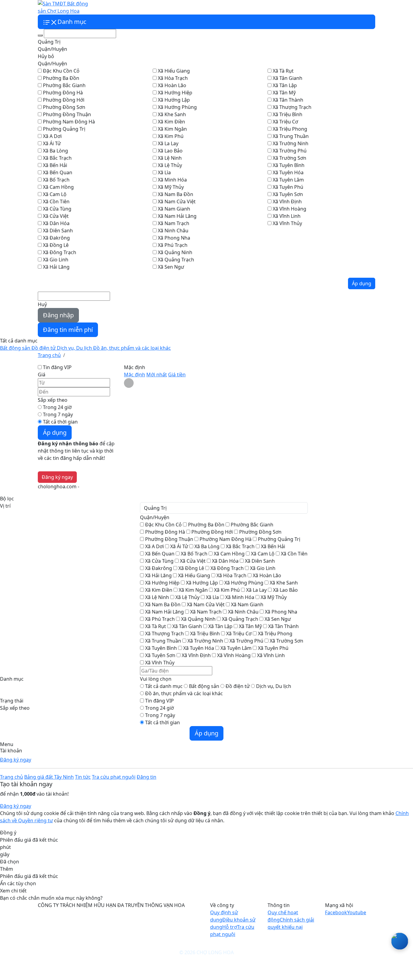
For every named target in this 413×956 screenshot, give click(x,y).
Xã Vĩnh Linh (287, 216)
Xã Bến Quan (57, 172)
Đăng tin (146, 777)
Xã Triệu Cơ (285, 121)
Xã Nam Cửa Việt (177, 201)
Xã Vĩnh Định (287, 201)
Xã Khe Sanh (172, 114)
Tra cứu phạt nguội (185, 7)
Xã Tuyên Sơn (288, 194)
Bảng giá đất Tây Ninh (120, 7)
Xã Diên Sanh (58, 230)
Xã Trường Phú (290, 150)
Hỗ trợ (229, 927)
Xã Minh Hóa (172, 179)
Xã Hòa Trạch (173, 78)
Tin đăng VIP (57, 367)
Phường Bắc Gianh (64, 85)
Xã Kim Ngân (172, 129)
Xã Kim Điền (171, 121)
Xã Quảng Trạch (176, 259)
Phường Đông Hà (63, 92)
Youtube (356, 912)
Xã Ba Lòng (55, 150)
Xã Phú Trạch (172, 245)
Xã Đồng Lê (56, 245)
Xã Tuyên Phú (288, 187)
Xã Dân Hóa (56, 223)
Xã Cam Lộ (55, 194)
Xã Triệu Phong (290, 129)
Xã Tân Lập (285, 85)
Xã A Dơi (52, 136)
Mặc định (134, 374)
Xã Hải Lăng (56, 267)
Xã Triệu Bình (287, 114)
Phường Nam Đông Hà (69, 121)
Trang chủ (11, 777)
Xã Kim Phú (171, 136)
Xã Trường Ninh (290, 143)
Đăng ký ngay (15, 759)
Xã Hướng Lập (174, 100)
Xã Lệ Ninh (170, 158)
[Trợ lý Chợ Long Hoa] (399, 941)
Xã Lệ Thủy (170, 165)
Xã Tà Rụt (283, 70)
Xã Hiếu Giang (174, 70)
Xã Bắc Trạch (57, 158)
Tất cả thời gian (60, 421)
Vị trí (5, 506)
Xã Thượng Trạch (292, 107)
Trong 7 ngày (58, 414)
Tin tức (154, 7)
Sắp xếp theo (15, 708)
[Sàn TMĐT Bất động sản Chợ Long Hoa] (63, 6)
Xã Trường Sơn (289, 158)
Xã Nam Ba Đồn (175, 194)
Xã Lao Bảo (170, 150)
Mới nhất (156, 374)
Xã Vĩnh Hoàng (289, 208)
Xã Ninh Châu (173, 230)
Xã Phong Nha (174, 237)
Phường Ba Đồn (61, 78)
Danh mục (12, 679)
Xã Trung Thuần (291, 136)
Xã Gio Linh (55, 259)
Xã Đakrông (56, 237)
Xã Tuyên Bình (288, 165)
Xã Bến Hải (55, 165)
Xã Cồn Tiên (56, 201)
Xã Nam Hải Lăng (177, 216)
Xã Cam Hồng (58, 187)
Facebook (336, 912)
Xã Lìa (164, 172)
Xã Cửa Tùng (57, 208)
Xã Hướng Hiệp (175, 92)
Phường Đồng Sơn (64, 107)
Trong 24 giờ (57, 407)
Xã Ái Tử (52, 143)
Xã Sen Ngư (171, 267)
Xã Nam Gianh (174, 208)
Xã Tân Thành (288, 100)
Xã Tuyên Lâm (288, 179)
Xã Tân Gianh (287, 78)
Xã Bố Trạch (56, 179)
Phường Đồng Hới (63, 100)
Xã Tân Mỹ (284, 92)
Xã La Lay (168, 143)
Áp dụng (361, 283)
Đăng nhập (58, 315)
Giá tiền (177, 374)
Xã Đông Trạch (59, 252)
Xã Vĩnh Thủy (287, 223)
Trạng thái (11, 700)
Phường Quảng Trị (64, 129)
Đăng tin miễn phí (68, 330)
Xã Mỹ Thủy (171, 187)
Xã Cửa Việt (56, 216)
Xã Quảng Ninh (175, 252)
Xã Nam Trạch (173, 223)
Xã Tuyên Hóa (288, 172)
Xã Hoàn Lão (172, 85)
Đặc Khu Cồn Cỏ (61, 70)
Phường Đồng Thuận (67, 114)
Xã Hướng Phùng (177, 107)
